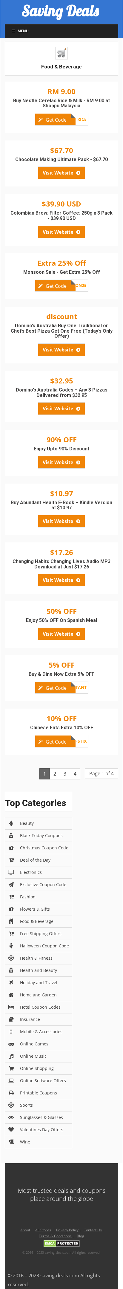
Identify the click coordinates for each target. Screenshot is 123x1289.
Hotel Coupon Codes (40, 1007)
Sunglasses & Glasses (41, 1117)
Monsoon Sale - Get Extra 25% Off (61, 272)
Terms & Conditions (55, 1235)
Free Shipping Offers (40, 933)
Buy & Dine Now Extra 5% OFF (61, 674)
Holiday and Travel (38, 982)
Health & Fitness (36, 958)
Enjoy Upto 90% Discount (61, 449)
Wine (25, 1142)
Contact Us (93, 1230)
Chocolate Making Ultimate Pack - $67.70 (61, 159)
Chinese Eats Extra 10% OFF (61, 727)
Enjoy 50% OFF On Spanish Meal (61, 620)
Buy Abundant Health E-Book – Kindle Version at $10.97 (61, 505)
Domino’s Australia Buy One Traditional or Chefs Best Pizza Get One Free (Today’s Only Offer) (62, 331)
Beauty (27, 823)
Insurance (30, 1019)
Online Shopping (37, 1068)
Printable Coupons (38, 1093)
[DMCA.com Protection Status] (62, 1244)
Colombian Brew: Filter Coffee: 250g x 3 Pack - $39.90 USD (61, 215)
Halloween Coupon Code (44, 946)
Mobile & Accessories (41, 1031)
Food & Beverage (36, 921)
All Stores (43, 1230)
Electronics (31, 872)
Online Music (33, 1056)
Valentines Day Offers (41, 1129)
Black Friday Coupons (41, 835)
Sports (26, 1105)
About (25, 1230)
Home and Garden (38, 995)
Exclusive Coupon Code (43, 884)
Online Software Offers (43, 1080)
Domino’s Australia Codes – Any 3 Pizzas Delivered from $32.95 (61, 392)
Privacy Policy (67, 1230)
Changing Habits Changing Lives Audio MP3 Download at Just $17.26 (61, 564)
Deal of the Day (35, 860)
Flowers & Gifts (35, 909)
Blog (80, 1235)
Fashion (28, 897)
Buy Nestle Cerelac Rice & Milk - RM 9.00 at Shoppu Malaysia (61, 103)
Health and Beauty (38, 970)
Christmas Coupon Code (44, 848)
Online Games (34, 1044)
